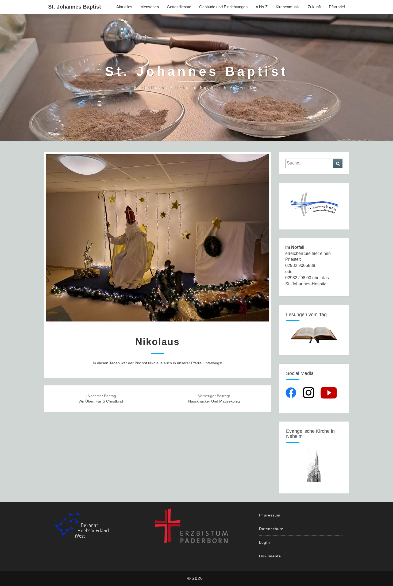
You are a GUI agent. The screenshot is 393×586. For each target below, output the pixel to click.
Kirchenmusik (288, 7)
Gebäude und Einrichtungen (223, 7)
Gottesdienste (179, 7)
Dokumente (270, 556)
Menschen (149, 7)
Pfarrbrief (337, 7)
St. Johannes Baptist (74, 7)
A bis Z (262, 7)
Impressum (269, 515)
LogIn (264, 542)
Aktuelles (124, 7)
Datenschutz (271, 529)
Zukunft (314, 7)
